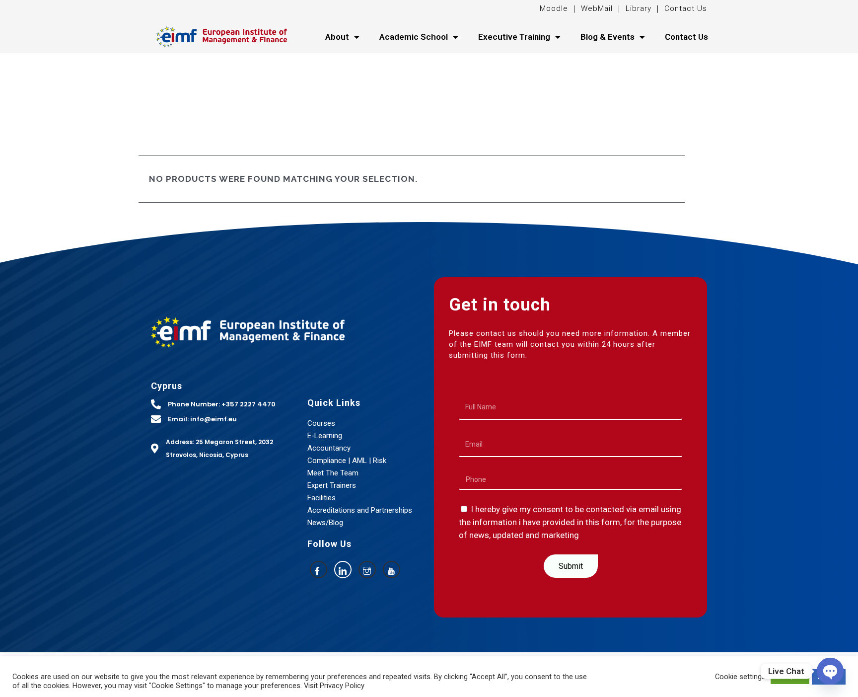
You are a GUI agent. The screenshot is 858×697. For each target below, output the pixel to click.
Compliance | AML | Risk (346, 460)
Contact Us (685, 8)
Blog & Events (607, 37)
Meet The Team (332, 472)
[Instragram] (367, 569)
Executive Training (514, 37)
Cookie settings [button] (740, 676)
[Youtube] (391, 569)
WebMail (595, 8)
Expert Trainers (331, 485)
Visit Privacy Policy (334, 685)
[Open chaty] (830, 671)
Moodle (555, 8)
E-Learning (324, 435)
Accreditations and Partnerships (359, 510)
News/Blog (325, 522)
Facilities (321, 497)
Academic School (413, 37)
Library (638, 8)
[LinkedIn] (343, 569)
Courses (321, 423)
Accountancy (329, 448)
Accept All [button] (790, 677)
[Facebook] (318, 569)
